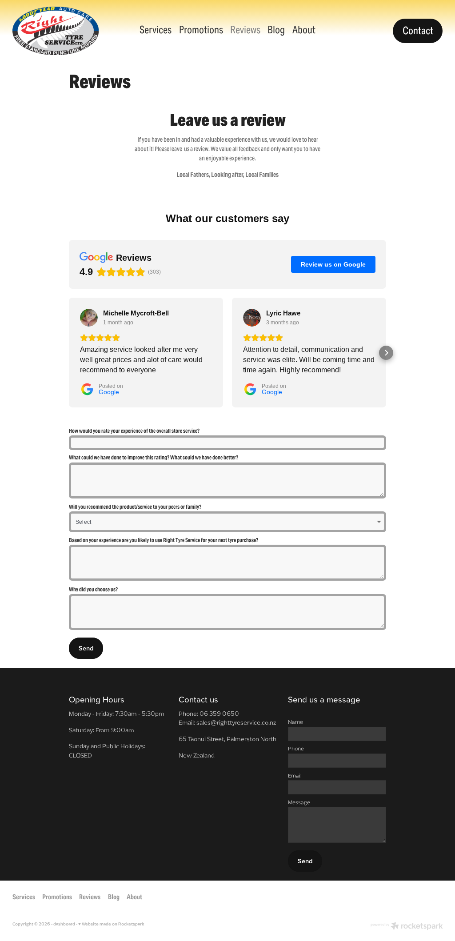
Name (295, 722)
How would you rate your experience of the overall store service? (134, 431)
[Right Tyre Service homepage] (55, 31)
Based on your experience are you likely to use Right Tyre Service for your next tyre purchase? (163, 540)
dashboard (64, 924)
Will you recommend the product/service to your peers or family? (135, 507)
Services (156, 29)
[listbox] (227, 521)
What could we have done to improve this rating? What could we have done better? (153, 457)
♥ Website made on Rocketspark (111, 924)
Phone (296, 748)
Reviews (245, 29)
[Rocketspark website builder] (407, 927)
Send (86, 648)
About (303, 29)
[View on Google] (89, 318)
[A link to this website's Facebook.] (434, 896)
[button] (69, 353)
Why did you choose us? (93, 589)
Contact (418, 30)
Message (299, 802)
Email (295, 775)
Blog (276, 29)
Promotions (201, 29)
